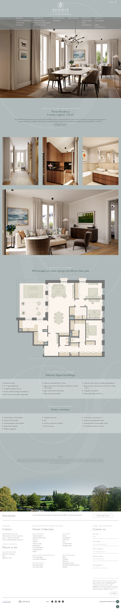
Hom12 (65, 536)
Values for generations (23, 21)
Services (86, 18)
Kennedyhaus (67, 538)
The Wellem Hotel (38, 565)
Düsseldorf (68, 563)
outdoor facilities (40, 25)
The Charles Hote (38, 567)
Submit (114, 593)
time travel (19, 25)
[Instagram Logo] (52, 601)
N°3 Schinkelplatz (38, 547)
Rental (84, 23)
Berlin (64, 557)
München (65, 561)
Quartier (38, 18)
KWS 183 (65, 540)
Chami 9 (35, 540)
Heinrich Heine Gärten (39, 538)
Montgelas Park (67, 545)
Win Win (35, 541)
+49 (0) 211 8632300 (13, 538)
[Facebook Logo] (59, 601)
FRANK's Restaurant (8, 554)
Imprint (97, 25)
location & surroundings (42, 23)
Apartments (56, 21)
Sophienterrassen (39, 21)
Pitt (3, 556)
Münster (65, 567)
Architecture (20, 23)
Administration (86, 25)
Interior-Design (87, 21)
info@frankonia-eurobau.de (15, 540)
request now (60, 125)
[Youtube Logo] (55, 601)
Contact (99, 18)
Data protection (100, 27)
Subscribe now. (103, 515)
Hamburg (65, 559)
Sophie (19, 18)
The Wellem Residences (39, 559)
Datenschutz (96, 586)
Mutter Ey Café (6, 558)
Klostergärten (36, 545)
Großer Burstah (67, 543)
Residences (59, 18)
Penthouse (73, 18)
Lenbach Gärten (37, 543)
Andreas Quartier (38, 536)
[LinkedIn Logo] (63, 601)
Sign (64, 541)
